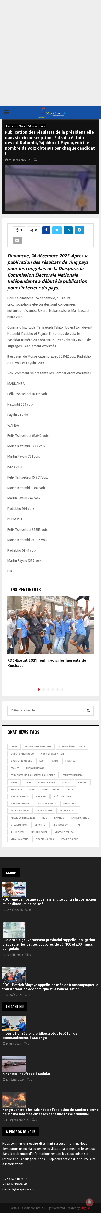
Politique (32, 126)
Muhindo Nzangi (21, 803)
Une (42, 126)
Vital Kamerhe (19, 839)
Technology (60, 824)
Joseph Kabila (46, 782)
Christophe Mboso (22, 753)
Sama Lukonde (80, 817)
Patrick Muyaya (20, 810)
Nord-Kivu (70, 803)
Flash (22, 126)
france (15, 768)
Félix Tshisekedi (73, 775)
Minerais (41, 796)
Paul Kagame (44, 810)
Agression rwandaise (38, 746)
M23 (70, 789)
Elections (11, 126)
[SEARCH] (88, 711)
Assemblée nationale (72, 746)
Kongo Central (51, 789)
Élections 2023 (45, 839)
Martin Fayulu (19, 796)
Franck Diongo (35, 768)
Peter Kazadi (67, 810)
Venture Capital (65, 832)
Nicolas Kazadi (47, 803)
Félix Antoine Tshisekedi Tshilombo (33, 775)
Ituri (28, 782)
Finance (70, 760)
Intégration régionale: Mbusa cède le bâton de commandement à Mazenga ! (39, 1036)
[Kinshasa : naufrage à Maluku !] (14, 1064)
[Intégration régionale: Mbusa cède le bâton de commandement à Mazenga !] (14, 1023)
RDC (44, 817)
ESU (41, 760)
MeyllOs (85, 1208)
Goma (14, 782)
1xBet (14, 746)
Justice (66, 782)
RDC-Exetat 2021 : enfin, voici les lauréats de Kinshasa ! (46, 663)
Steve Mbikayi (19, 824)
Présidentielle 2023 (23, 817)
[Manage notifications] (89, 1202)
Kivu (32, 789)
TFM (77, 824)
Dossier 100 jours (21, 760)
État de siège (69, 839)
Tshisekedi (17, 832)
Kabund (83, 782)
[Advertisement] (50, 52)
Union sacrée (39, 832)
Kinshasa (16, 789)
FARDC (54, 760)
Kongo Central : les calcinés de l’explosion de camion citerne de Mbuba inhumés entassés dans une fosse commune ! (50, 1112)
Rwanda (59, 817)
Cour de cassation (52, 753)
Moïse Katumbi (63, 796)
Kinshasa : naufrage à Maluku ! (26, 1073)
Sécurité (40, 824)
